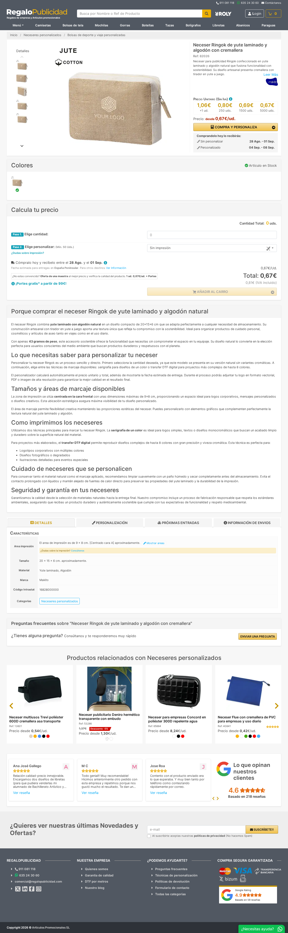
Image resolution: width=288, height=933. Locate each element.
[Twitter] (18, 888)
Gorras (125, 25)
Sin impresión (160, 248)
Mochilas (101, 25)
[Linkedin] (25, 888)
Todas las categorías (170, 894)
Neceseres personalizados (59, 601)
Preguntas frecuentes (171, 869)
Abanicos (243, 25)
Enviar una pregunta (257, 636)
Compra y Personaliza (235, 127)
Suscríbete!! (263, 829)
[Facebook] (32, 888)
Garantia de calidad (99, 875)
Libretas (219, 25)
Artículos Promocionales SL (51, 927)
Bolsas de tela (73, 25)
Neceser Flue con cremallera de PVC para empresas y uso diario (247, 719)
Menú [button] (17, 25)
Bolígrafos (193, 25)
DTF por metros (96, 881)
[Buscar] (206, 13)
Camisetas (43, 25)
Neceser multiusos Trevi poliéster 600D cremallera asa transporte (36, 719)
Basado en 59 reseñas (247, 899)
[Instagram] (39, 888)
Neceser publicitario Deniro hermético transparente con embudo (109, 716)
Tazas (169, 25)
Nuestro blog (94, 888)
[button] (230, 99)
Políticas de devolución (172, 881)
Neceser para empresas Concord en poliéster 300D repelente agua (177, 719)
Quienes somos (96, 869)
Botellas (148, 25)
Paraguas (268, 25)
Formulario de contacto (172, 888)
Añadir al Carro (212, 292)
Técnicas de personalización (176, 875)
